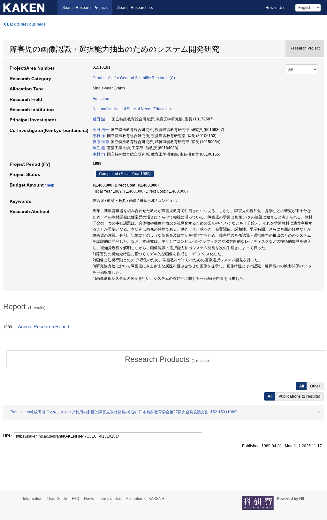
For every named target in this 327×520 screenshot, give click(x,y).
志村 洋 (99, 136)
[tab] (166, 359)
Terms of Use (110, 498)
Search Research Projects (85, 7)
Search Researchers (135, 7)
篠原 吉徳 (101, 142)
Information (32, 498)
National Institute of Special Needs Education (132, 109)
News (89, 498)
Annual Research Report (43, 326)
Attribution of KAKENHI (145, 498)
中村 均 (99, 154)
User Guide (57, 498)
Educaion (101, 98)
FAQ (75, 498)
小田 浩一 (101, 129)
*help (49, 185)
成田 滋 (99, 119)
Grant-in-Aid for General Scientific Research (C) (134, 78)
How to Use (275, 7)
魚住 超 (99, 148)
